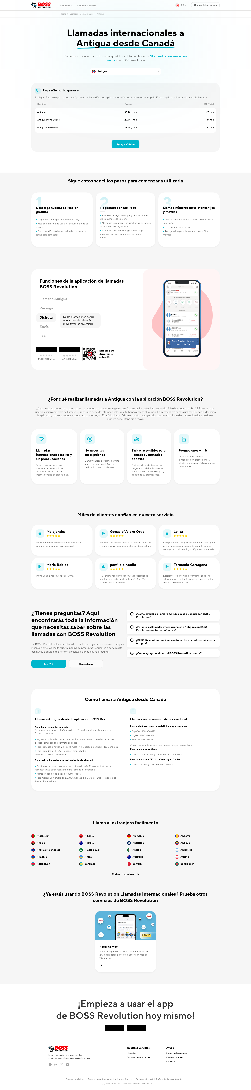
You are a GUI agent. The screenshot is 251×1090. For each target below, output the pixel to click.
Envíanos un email (174, 1069)
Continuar (203, 6)
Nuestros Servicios (138, 1059)
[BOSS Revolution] (41, 17)
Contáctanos (86, 675)
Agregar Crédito (125, 156)
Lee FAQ (49, 675)
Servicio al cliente (86, 17)
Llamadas (131, 1065)
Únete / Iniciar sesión (205, 16)
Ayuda (170, 1059)
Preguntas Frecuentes (176, 1065)
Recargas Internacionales (138, 1069)
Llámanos (170, 1073)
